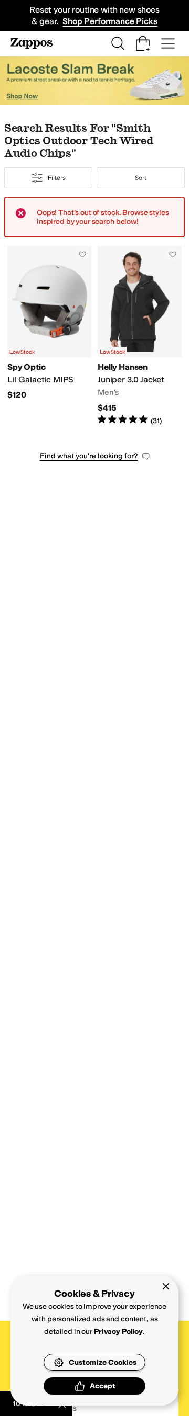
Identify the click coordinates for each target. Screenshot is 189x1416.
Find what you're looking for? (89, 455)
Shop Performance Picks (109, 21)
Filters (56, 178)
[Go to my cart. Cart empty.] (142, 43)
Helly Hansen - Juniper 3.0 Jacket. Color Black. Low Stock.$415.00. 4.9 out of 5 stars (140, 336)
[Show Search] (117, 43)
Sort (140, 178)
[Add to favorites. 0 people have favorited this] (82, 254)
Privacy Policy (118, 1331)
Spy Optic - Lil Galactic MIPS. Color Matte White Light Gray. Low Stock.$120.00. (49, 336)
